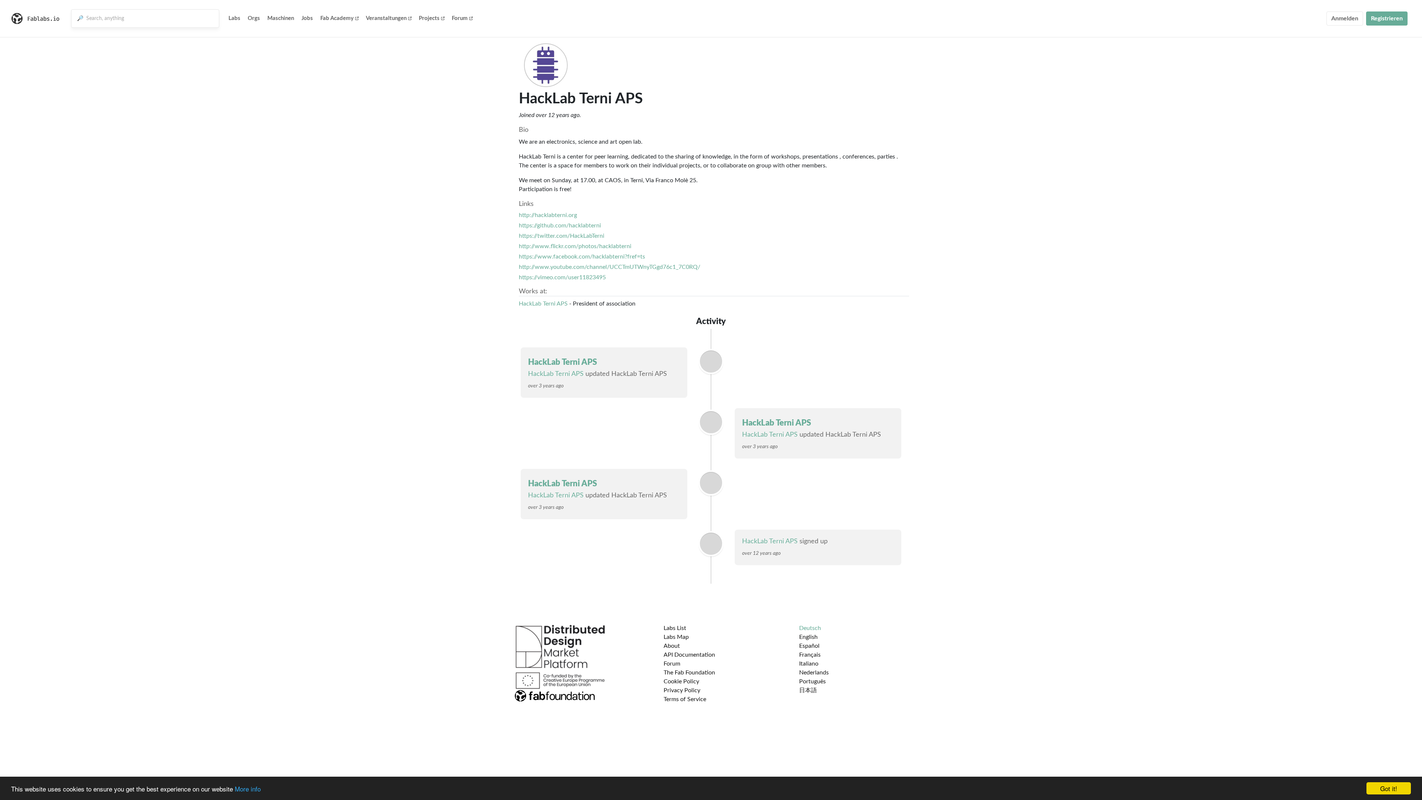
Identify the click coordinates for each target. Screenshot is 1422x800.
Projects (429, 18)
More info (248, 788)
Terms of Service (685, 699)
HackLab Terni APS (543, 304)
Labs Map (676, 637)
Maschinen (280, 18)
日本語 (808, 690)
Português (812, 681)
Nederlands (814, 673)
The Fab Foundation (689, 673)
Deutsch (810, 628)
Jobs (307, 18)
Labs (234, 18)
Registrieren (1387, 18)
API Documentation (689, 655)
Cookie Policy (681, 681)
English (808, 637)
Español (809, 646)
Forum (460, 18)
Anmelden (1344, 18)
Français (810, 655)
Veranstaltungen (386, 18)
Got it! (1388, 788)
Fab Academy (337, 18)
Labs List (675, 628)
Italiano (808, 664)
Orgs (254, 18)
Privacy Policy (682, 690)
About (672, 646)
